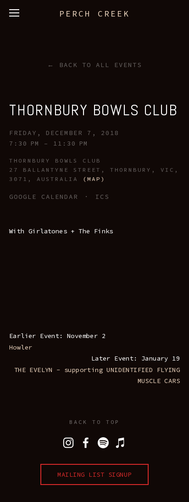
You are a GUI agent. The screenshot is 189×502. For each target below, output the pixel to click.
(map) (94, 178)
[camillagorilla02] (103, 442)
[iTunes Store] (120, 442)
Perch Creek (94, 13)
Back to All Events (100, 65)
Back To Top (94, 421)
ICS (102, 196)
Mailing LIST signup (94, 474)
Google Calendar (43, 196)
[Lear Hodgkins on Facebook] (85, 442)
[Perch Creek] (68, 442)
